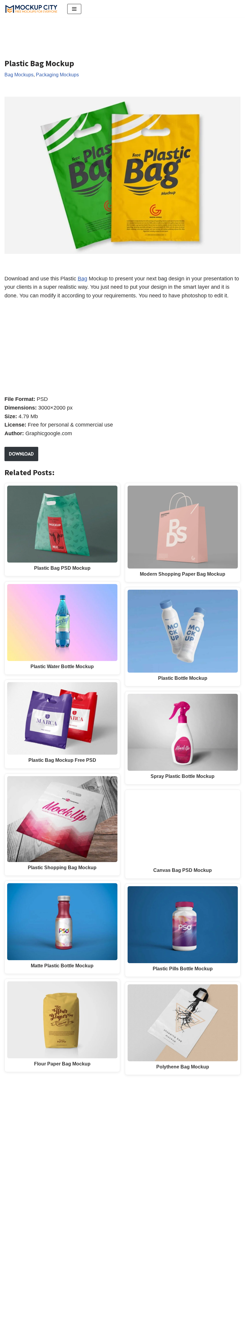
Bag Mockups (18, 74)
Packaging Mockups (57, 74)
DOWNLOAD (21, 454)
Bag (82, 279)
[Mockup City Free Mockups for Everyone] (31, 8)
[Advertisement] (113, 33)
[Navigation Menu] (74, 9)
